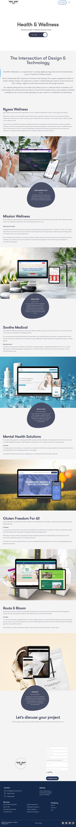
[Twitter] (66, 823)
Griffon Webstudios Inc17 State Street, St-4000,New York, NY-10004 (45, 792)
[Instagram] (73, 823)
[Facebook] (63, 823)
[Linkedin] (69, 823)
